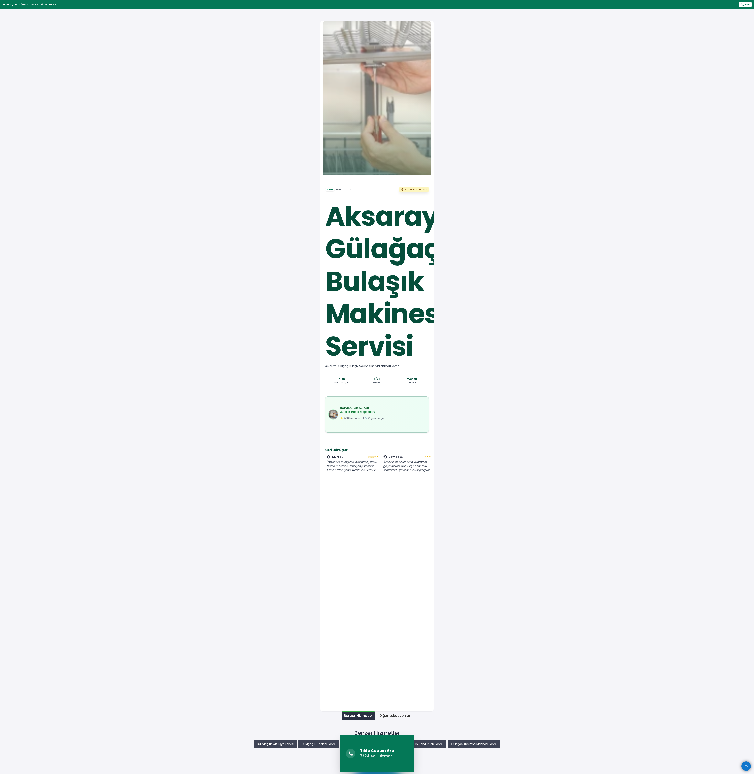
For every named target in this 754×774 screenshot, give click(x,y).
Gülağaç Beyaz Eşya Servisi (275, 744)
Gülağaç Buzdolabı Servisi (319, 744)
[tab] (358, 715)
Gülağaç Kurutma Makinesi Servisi (474, 744)
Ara (747, 4)
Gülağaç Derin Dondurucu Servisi (420, 744)
